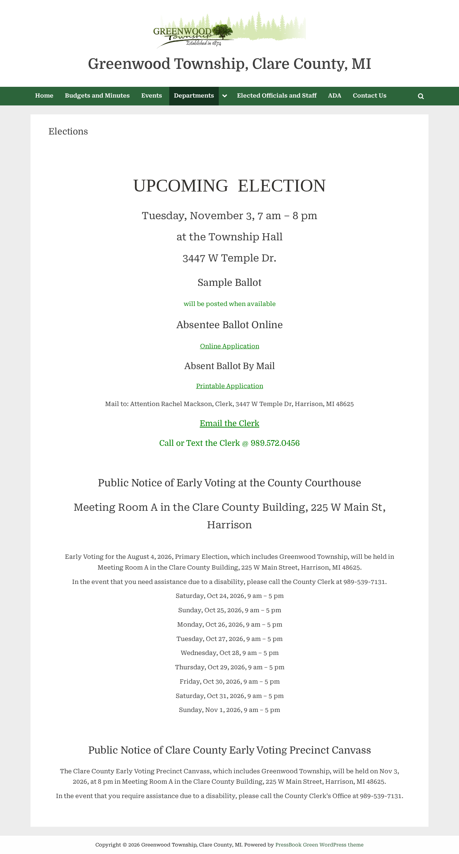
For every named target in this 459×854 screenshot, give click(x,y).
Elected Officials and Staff (277, 95)
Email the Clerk (229, 423)
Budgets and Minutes (97, 95)
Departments (194, 95)
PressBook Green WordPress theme (319, 845)
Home (44, 95)
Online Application (229, 346)
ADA (334, 95)
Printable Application (229, 386)
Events (151, 95)
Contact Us (370, 95)
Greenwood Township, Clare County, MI (230, 64)
